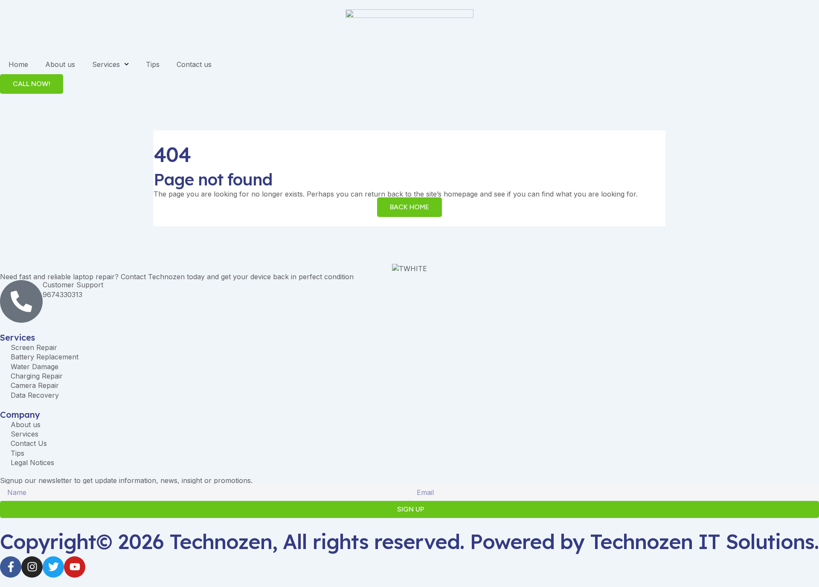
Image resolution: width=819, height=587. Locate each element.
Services (106, 64)
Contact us (194, 64)
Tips (153, 64)
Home (18, 64)
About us (60, 64)
